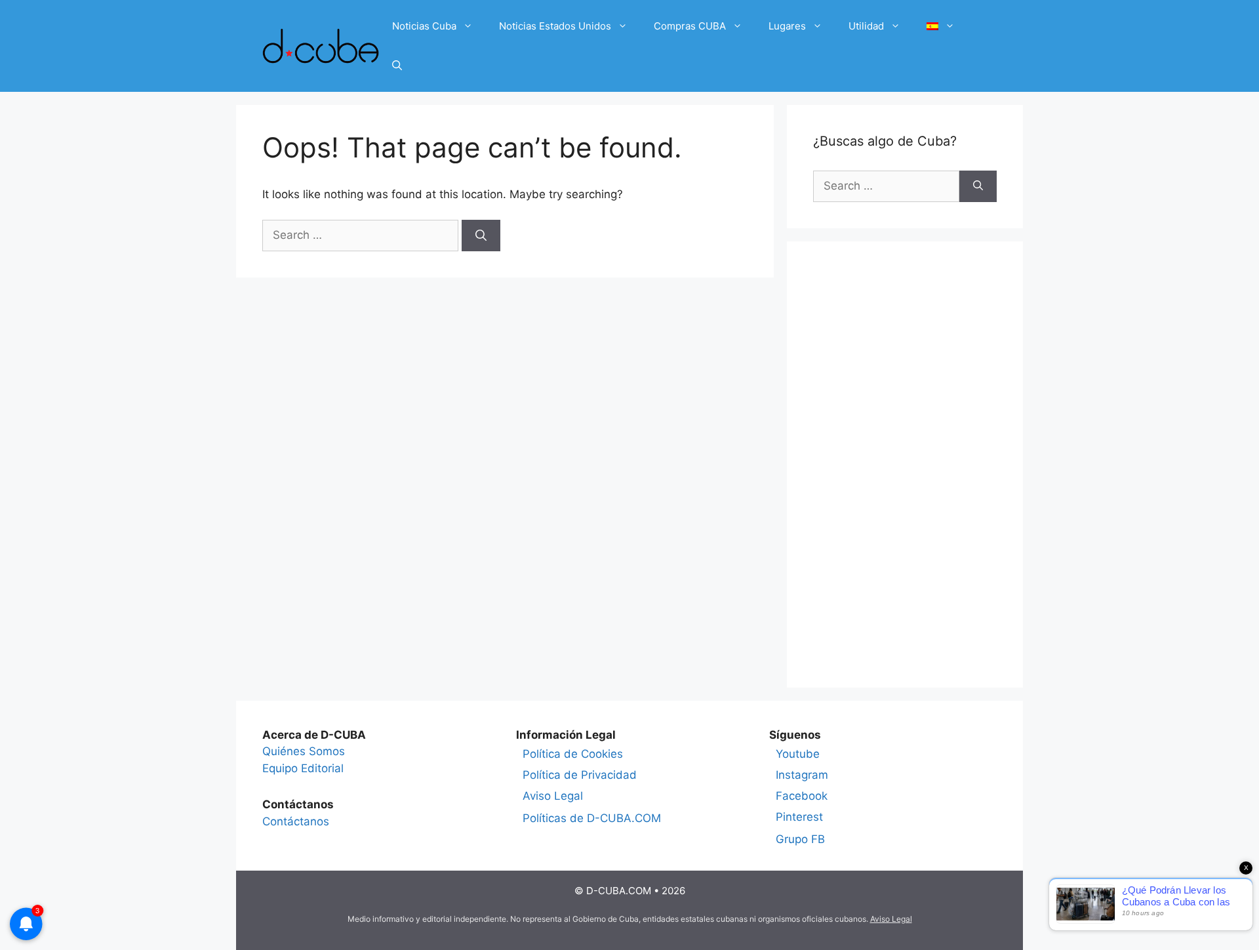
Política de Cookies (573, 754)
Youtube (798, 754)
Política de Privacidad (580, 775)
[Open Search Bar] (397, 65)
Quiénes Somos (303, 751)
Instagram (802, 775)
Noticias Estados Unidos (555, 26)
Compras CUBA (690, 26)
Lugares (787, 26)
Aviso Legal (553, 796)
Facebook (802, 796)
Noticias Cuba (424, 26)
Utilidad (866, 26)
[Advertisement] (905, 464)
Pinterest (799, 817)
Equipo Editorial (303, 768)
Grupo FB (800, 839)
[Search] (481, 235)
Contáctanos (295, 821)
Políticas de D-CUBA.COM (592, 818)
